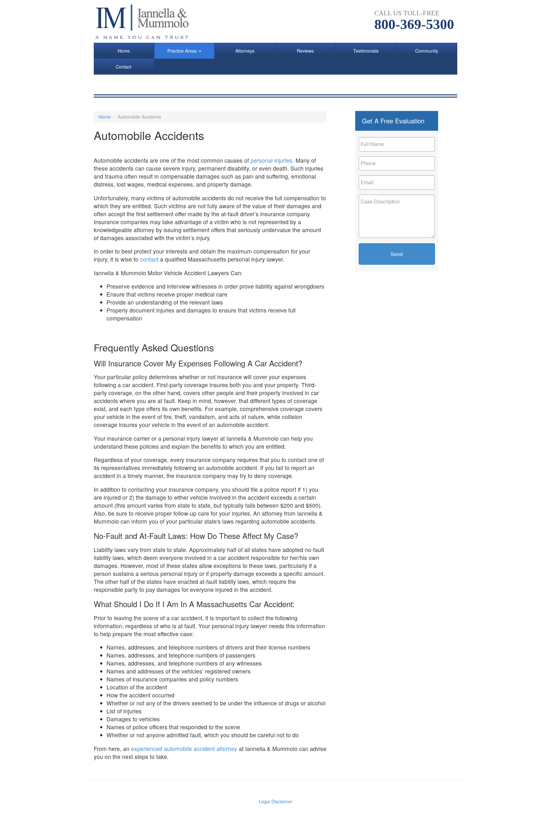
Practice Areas (182, 51)
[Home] (145, 21)
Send (397, 254)
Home (124, 51)
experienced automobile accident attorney (185, 749)
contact (149, 259)
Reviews (305, 51)
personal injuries (271, 160)
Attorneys (244, 51)
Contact (123, 66)
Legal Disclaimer (275, 801)
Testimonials (365, 51)
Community (426, 51)
